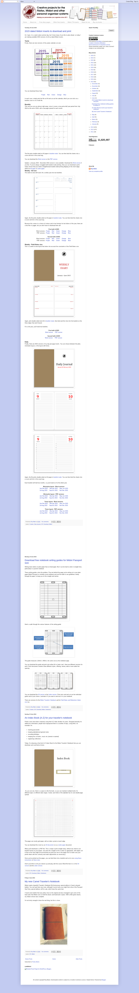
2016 (92, 77)
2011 (92, 132)
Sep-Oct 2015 (53, 490)
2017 (92, 74)
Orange (59, 95)
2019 (92, 69)
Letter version (53, 694)
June (93, 98)
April (93, 117)
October (94, 88)
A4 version (41, 694)
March (94, 119)
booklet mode (54, 153)
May (93, 114)
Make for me (86, 22)
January (94, 124)
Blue (64, 95)
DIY (42, 524)
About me (33, 22)
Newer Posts (28, 959)
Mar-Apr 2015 (54, 488)
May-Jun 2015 (64, 488)
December (95, 83)
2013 (92, 127)
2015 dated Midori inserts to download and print (48, 31)
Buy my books (97, 22)
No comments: (45, 521)
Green (53, 95)
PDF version (53, 159)
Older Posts (79, 959)
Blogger (104, 980)
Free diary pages (44, 22)
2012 (92, 129)
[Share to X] (56, 522)
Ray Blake (99, 41)
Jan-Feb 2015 (44, 488)
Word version (42, 159)
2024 (92, 58)
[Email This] (52, 522)
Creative (31, 524)
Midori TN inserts (73, 22)
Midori (50, 524)
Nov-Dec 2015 (64, 490)
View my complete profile (96, 171)
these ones (36, 860)
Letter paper (40, 168)
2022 (92, 62)
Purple (43, 95)
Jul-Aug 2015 (43, 490)
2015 (92, 79)
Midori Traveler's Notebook (48, 700)
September (95, 91)
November (95, 86)
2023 (92, 60)
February (94, 121)
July (93, 95)
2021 (92, 65)
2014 (92, 81)
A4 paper (33, 168)
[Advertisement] (53, 541)
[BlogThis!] (54, 522)
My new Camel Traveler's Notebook (42, 881)
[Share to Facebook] (58, 522)
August (94, 93)
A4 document (50, 845)
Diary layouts (37, 524)
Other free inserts (59, 22)
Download (46, 524)
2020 (92, 67)
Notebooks (48, 709)
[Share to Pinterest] (60, 522)
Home (25, 22)
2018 (92, 72)
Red (48, 95)
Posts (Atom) (35, 962)
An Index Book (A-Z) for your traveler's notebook (48, 718)
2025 (92, 55)
